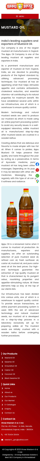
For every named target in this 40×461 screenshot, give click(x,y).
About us (8, 392)
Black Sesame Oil (12, 378)
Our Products (10, 396)
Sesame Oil (9, 362)
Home (7, 388)
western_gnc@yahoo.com (16, 439)
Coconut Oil (10, 374)
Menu (21, 16)
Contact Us (10, 413)
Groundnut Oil (11, 366)
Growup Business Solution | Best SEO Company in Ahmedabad (21, 456)
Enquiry (8, 408)
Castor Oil (9, 370)
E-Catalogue (10, 404)
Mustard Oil (10, 357)
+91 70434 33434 (11, 434)
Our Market (10, 400)
